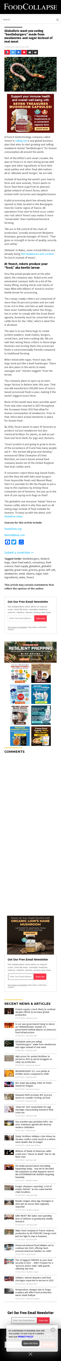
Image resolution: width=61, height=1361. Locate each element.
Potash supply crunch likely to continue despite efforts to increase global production (35, 1012)
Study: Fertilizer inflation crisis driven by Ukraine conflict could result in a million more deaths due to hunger (35, 1139)
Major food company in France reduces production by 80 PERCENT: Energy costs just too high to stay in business (35, 1233)
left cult (50, 569)
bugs (7, 562)
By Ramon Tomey (32, 1089)
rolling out (21, 140)
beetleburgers (31, 558)
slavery (30, 573)
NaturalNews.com (14, 535)
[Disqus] (30, 795)
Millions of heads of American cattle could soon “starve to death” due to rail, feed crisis (35, 1154)
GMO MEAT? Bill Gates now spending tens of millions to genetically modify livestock (34, 1219)
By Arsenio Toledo (33, 1065)
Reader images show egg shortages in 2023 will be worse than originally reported (34, 1204)
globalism (34, 566)
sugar (39, 573)
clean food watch (21, 562)
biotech (45, 558)
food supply (21, 566)
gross (42, 569)
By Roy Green (32, 1018)
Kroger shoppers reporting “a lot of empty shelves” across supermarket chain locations (33, 1189)
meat (22, 573)
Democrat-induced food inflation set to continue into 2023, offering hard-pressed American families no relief (34, 1248)
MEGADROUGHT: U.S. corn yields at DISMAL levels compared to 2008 (32, 1072)
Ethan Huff (24, 47)
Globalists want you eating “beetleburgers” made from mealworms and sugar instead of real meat (35, 1044)
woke (22, 577)
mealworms (11, 573)
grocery (33, 569)
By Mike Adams (32, 1181)
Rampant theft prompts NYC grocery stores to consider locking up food (33, 1096)
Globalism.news (13, 516)
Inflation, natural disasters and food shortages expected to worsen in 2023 (34, 1279)
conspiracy (38, 562)
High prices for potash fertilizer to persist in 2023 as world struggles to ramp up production (33, 1059)
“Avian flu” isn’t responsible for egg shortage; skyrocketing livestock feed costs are (34, 1110)
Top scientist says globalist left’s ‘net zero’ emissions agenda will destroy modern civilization (34, 1124)
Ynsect (30, 577)
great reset (20, 569)
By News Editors (33, 1210)
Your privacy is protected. (17, 627)
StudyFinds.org (13, 528)
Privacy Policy (25, 1336)
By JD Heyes (31, 1131)
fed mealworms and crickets (37, 254)
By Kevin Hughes (33, 1299)
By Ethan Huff (31, 1036)
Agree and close (30, 1343)
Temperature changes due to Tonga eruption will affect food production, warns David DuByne (33, 1292)
